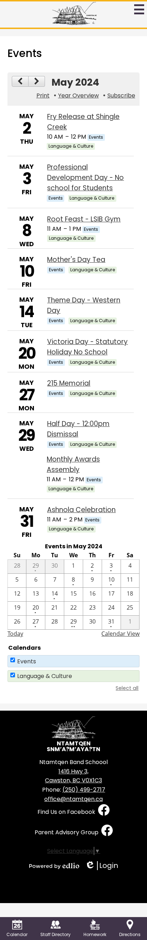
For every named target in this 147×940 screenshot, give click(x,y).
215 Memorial (68, 383)
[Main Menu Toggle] (139, 9)
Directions (130, 934)
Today (15, 634)
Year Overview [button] (78, 95)
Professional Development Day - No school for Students (85, 177)
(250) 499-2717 (83, 790)
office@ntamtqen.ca (73, 799)
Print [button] (43, 95)
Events (26, 661)
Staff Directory (55, 934)
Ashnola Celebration (81, 510)
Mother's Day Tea (76, 259)
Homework (94, 934)
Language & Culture (44, 676)
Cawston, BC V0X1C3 (73, 776)
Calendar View (120, 634)
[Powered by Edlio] (54, 865)
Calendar (16, 934)
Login (101, 865)
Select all (127, 688)
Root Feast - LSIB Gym (84, 219)
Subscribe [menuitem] (121, 95)
